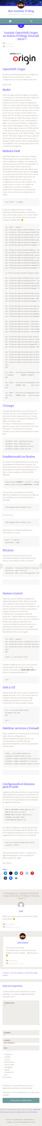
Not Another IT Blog (21, 11)
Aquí (19, 858)
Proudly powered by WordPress (20, 1120)
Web (5, 1048)
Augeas (35, 172)
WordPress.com (28, 1122)
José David (9, 46)
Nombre (7, 1034)
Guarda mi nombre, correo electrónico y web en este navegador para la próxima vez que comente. (9, 1065)
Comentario (8, 1004)
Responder (10, 924)
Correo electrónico (8, 1042)
